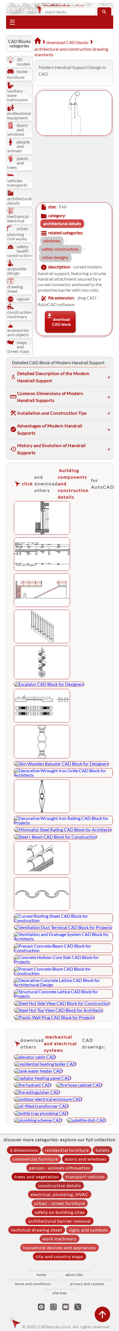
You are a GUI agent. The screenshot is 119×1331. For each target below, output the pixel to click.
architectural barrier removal (59, 1221)
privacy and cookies (87, 1284)
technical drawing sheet (36, 1229)
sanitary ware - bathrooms (19, 95)
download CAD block (61, 322)
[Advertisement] (72, 169)
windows (51, 240)
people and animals (18, 146)
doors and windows (17, 129)
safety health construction (19, 251)
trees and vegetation (36, 1176)
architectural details (19, 201)
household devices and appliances (59, 1247)
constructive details (59, 1185)
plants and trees (18, 163)
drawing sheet (15, 289)
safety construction (60, 249)
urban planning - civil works (19, 233)
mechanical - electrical (19, 218)
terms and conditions (33, 1284)
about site (74, 1275)
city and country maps (59, 1256)
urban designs (55, 257)
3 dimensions (24, 1150)
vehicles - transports (19, 183)
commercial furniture (35, 1158)
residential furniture (67, 1150)
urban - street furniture (59, 1203)
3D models (23, 61)
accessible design (16, 271)
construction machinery (19, 314)
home (41, 1275)
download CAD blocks (67, 42)
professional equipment (19, 115)
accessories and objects (18, 332)
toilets (102, 1150)
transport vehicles (85, 1176)
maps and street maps (18, 347)
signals (23, 298)
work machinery (59, 1238)
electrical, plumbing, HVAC (60, 1194)
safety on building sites (60, 1212)
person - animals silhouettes (59, 1167)
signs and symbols (88, 1229)
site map (60, 1293)
